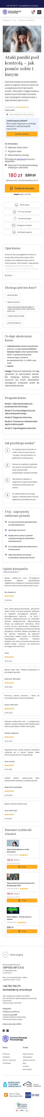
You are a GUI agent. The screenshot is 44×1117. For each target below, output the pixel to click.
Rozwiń (8, 275)
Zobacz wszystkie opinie (10, 572)
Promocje (6, 1054)
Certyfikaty (7, 1063)
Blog (24, 1063)
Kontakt (26, 1066)
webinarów (21, 159)
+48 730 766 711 (12, 6)
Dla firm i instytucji (9, 1060)
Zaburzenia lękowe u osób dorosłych (18, 850)
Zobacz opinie (10, 110)
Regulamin (7, 1008)
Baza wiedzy (27, 1069)
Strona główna (6, 20)
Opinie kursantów (29, 1060)
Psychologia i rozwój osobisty (26, 20)
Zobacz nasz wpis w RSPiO (12, 1024)
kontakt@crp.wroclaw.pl (28, 6)
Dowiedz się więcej (22, 134)
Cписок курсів (9, 1014)
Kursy (14, 20)
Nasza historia (28, 1054)
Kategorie (6, 1057)
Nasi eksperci (27, 1057)
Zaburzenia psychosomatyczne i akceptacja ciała (21, 884)
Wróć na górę (16, 954)
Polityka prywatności (11, 1011)
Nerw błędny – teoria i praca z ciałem (19, 918)
